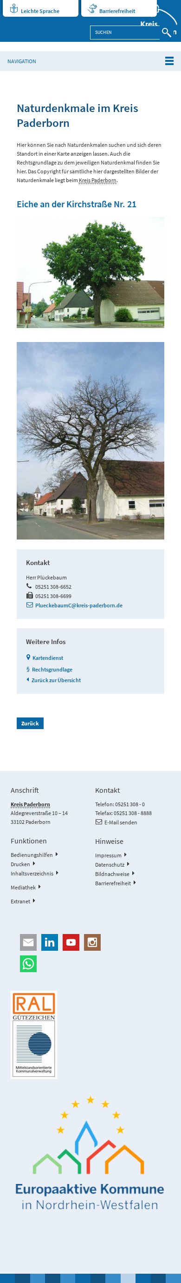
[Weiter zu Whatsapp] (90, 963)
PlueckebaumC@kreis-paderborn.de (79, 605)
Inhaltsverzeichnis (32, 873)
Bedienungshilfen (32, 854)
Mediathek (23, 887)
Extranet (20, 901)
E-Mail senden (120, 822)
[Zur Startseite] (154, 21)
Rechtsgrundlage (52, 669)
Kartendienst (47, 657)
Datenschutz (109, 864)
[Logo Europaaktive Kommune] (90, 1153)
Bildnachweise (112, 873)
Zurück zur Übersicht (56, 680)
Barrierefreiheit (117, 10)
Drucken (20, 864)
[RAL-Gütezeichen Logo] (90, 1035)
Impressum (108, 855)
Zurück (30, 723)
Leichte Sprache (40, 10)
